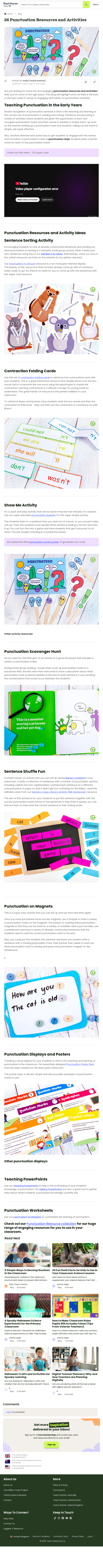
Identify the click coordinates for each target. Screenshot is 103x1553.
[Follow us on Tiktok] (55, 1518)
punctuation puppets (43, 515)
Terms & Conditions (41, 1536)
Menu (95, 4)
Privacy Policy (78, 1536)
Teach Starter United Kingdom (68, 1505)
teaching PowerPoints (25, 1185)
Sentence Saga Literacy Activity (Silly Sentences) (59, 792)
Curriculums (59, 1490)
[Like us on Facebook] (63, 1518)
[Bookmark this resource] (86, 82)
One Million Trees (16, 1490)
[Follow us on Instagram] (59, 1518)
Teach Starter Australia (64, 1495)
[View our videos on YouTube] (67, 1518)
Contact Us (9, 1523)
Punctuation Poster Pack (80, 1064)
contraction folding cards (35, 377)
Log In (90, 1536)
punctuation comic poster (44, 542)
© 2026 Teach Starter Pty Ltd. (52, 1541)
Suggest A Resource (13, 1528)
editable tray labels (52, 253)
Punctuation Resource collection (51, 1224)
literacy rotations (75, 778)
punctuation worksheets (27, 1216)
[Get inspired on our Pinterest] (71, 1518)
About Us (8, 1485)
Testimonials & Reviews (15, 1495)
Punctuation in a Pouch (22, 263)
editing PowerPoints (50, 1189)
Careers (8, 1500)
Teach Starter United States (67, 1500)
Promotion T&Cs (61, 1536)
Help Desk (8, 1518)
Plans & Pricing (60, 1485)
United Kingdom (21, 1536)
